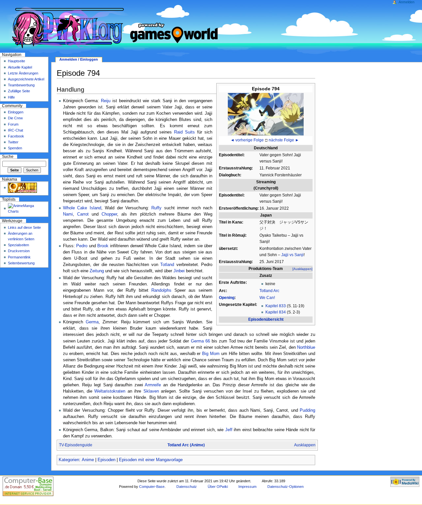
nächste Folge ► (284, 140)
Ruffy (156, 208)
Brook (102, 246)
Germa (92, 322)
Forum (13, 124)
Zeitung (97, 271)
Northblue (306, 347)
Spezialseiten (18, 245)
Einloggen (15, 112)
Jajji (284, 254)
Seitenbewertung (21, 263)
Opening (226, 297)
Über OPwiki (218, 487)
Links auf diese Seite (24, 227)
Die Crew (15, 118)
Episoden (106, 460)
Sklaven (151, 391)
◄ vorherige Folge (247, 140)
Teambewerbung (21, 85)
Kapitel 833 (275, 306)
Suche (8, 157)
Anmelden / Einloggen (78, 59)
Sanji (299, 254)
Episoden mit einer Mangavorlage (151, 460)
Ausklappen (305, 445)
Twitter (13, 142)
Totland (167, 264)
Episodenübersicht (266, 319)
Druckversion (19, 251)
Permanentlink (19, 257)
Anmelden (406, 2)
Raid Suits (184, 132)
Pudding (307, 410)
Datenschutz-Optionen (285, 487)
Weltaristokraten (109, 391)
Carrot (83, 214)
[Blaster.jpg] (266, 113)
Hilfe (11, 97)
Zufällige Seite (19, 91)
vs (291, 254)
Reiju (105, 101)
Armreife (153, 385)
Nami (68, 214)
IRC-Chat (15, 130)
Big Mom (211, 353)
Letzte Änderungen (23, 73)
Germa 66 (200, 341)
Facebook (16, 136)
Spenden (15, 148)
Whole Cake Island (82, 208)
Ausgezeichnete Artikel (26, 79)
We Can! (267, 297)
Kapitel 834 (275, 312)
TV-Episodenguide (75, 445)
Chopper (109, 214)
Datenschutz (186, 487)
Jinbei (179, 271)
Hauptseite (16, 61)
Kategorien (69, 460)
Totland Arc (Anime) (186, 445)
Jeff (228, 430)
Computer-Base (152, 487)
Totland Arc (269, 290)
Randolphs (161, 290)
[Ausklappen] (302, 269)
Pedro (81, 246)
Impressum (247, 487)
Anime (88, 460)
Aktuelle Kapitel (20, 67)
